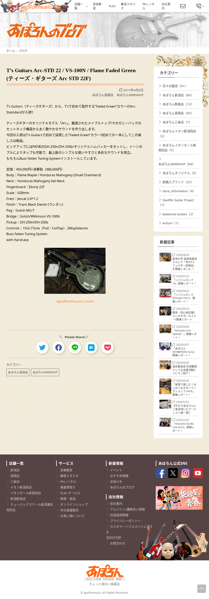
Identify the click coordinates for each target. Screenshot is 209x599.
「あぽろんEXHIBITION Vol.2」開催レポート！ (184, 352)
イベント (116, 470)
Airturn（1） (171, 223)
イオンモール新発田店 (25, 493)
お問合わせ (117, 543)
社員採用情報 (119, 515)
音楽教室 (97, 6)
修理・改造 (68, 499)
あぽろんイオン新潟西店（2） (177, 133)
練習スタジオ (128, 6)
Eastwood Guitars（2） (178, 214)
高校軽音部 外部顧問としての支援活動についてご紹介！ (184, 370)
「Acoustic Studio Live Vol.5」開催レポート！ (183, 427)
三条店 (15, 481)
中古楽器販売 (69, 510)
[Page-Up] (201, 588)
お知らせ (116, 481)
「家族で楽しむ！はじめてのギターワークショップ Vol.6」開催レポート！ (184, 389)
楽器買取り (68, 487)
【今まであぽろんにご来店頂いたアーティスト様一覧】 (184, 409)
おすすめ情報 (119, 476)
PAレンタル (148, 6)
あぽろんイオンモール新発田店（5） (177, 147)
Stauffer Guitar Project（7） (176, 202)
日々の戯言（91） (175, 86)
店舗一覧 (78, 6)
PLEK (112, 6)
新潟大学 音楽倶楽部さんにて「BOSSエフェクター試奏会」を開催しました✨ (184, 264)
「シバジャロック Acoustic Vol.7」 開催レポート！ (183, 298)
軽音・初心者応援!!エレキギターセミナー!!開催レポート (184, 316)
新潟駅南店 (18, 499)
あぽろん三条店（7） (177, 122)
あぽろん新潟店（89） (178, 95)
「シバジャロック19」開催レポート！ (184, 281)
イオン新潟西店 (21, 487)
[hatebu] (91, 347)
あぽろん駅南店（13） (178, 104)
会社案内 (166, 6)
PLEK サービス (70, 493)
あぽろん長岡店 (102, 95)
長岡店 (15, 476)
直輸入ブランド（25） (178, 182)
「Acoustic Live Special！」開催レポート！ (184, 334)
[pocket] (107, 347)
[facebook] (58, 347)
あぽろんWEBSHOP (130, 95)
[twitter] (42, 347)
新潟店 (15, 470)
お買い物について (72, 516)
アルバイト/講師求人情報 (127, 509)
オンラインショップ (74, 504)
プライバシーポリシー (125, 521)
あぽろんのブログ (122, 487)
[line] (75, 347)
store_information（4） (179, 191)
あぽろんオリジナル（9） (180, 173)
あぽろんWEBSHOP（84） (176, 164)
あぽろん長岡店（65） (178, 113)
